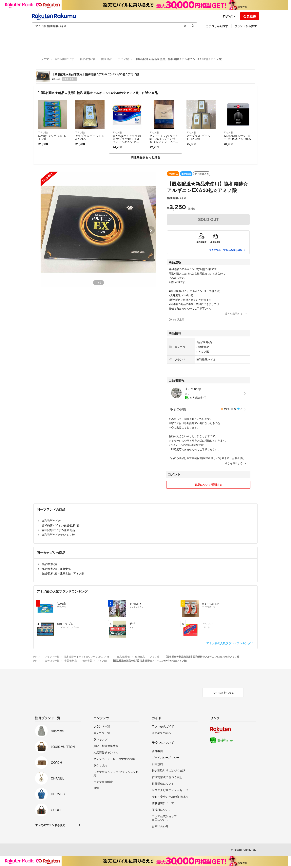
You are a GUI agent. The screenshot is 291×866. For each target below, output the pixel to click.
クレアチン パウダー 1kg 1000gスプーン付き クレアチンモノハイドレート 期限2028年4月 (163, 142)
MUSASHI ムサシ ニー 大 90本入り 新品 (237, 137)
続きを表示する (234, 313)
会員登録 (249, 16)
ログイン (229, 16)
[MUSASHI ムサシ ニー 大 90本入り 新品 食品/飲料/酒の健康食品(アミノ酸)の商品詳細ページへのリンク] (238, 114)
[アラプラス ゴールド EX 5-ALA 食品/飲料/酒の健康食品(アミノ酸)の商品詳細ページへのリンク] (89, 114)
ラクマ (45, 59)
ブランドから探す (246, 26)
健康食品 (106, 59)
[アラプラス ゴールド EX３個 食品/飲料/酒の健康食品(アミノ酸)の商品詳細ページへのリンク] (201, 114)
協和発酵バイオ (64, 59)
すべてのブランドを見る (50, 825)
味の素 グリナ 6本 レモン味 (52, 137)
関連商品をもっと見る (145, 157)
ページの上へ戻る (223, 693)
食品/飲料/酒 (87, 59)
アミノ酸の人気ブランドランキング (228, 643)
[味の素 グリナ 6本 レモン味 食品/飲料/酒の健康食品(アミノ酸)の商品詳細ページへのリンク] (52, 114)
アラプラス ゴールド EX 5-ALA (89, 137)
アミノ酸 (123, 59)
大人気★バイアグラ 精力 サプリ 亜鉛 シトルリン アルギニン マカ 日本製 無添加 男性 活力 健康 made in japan (126, 143)
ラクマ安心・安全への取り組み (225, 250)
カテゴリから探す (217, 26)
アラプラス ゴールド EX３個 (198, 137)
